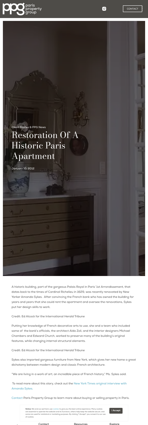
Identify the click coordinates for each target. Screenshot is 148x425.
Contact (17, 398)
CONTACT (132, 9)
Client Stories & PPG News (29, 127)
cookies (56, 409)
